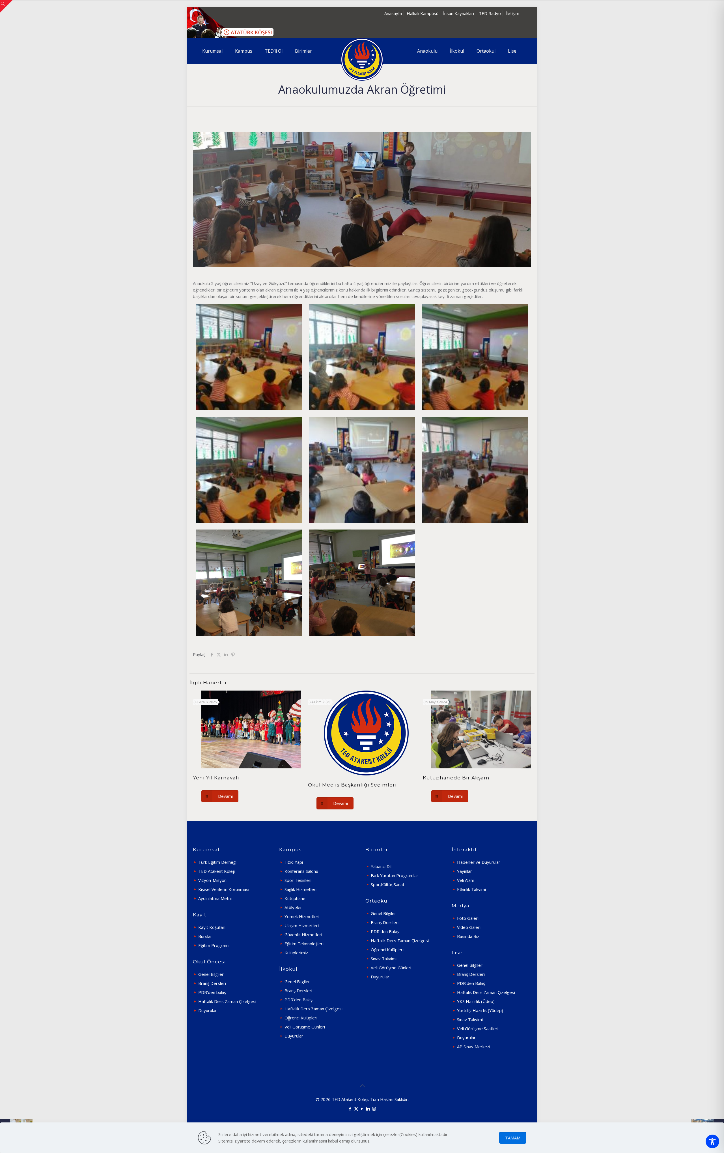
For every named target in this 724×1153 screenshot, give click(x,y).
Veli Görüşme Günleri (305, 1027)
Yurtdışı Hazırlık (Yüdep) (480, 1010)
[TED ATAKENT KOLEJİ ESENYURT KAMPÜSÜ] (361, 59)
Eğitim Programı (213, 945)
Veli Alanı (465, 880)
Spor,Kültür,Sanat (387, 884)
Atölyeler (293, 907)
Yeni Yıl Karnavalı (216, 778)
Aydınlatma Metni (215, 898)
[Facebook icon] (350, 1108)
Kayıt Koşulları (211, 927)
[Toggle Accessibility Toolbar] (712, 1141)
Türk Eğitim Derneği (217, 862)
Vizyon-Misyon (212, 880)
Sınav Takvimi (384, 958)
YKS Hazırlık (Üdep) (476, 1001)
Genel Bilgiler (211, 974)
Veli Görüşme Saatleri (477, 1028)
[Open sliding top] (6, 6)
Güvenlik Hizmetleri (303, 934)
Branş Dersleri (212, 983)
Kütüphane (295, 898)
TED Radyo (490, 13)
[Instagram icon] (374, 1108)
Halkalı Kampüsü (422, 13)
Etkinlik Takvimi (471, 889)
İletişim (512, 13)
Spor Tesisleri (298, 880)
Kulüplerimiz (296, 952)
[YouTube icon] (362, 1108)
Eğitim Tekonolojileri (304, 943)
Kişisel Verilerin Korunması (223, 889)
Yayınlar (464, 871)
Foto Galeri (468, 918)
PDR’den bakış (212, 992)
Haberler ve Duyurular (478, 862)
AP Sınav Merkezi (473, 1046)
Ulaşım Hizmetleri (302, 925)
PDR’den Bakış (299, 999)
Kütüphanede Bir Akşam (456, 778)
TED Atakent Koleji (216, 871)
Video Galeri (468, 927)
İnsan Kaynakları (458, 13)
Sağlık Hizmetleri (300, 889)
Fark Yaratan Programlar (394, 875)
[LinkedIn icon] (368, 1108)
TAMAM (512, 1138)
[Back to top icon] (362, 1086)
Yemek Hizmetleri (302, 916)
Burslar (205, 936)
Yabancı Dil (381, 866)
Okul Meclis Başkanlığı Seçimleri (352, 785)
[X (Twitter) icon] (356, 1108)
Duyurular (207, 1010)
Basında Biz (468, 936)
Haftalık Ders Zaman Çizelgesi (227, 1001)
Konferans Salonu (301, 871)
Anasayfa (393, 13)
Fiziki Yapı (294, 862)
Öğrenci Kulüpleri (301, 1018)
